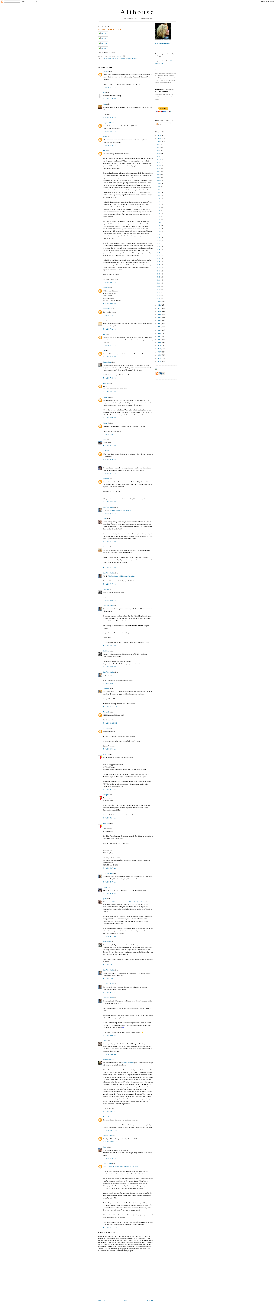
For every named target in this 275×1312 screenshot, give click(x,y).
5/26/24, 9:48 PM (109, 600)
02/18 (159, 280)
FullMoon (106, 589)
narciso (105, 137)
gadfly (105, 518)
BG (104, 320)
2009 (159, 346)
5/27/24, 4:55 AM (109, 936)
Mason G (106, 397)
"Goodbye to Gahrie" (127, 1063)
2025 (159, 138)
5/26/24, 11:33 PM (110, 723)
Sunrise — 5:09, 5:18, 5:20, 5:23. (112, 29)
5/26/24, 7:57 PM (109, 502)
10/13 (159, 177)
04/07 (159, 259)
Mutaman (106, 71)
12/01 (159, 156)
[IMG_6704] (103, 43)
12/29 (159, 144)
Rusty (105, 1147)
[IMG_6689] (103, 33)
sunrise (134, 58)
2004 (159, 361)
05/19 (159, 241)
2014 (159, 330)
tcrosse (105, 465)
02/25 (159, 277)
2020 (159, 311)
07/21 (159, 213)
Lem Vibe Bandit (108, 507)
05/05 (159, 247)
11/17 (159, 162)
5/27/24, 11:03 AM (110, 1158)
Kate (104, 92)
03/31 (159, 262)
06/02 (159, 235)
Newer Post (101, 1300)
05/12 (159, 244)
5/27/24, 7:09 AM (109, 1035)
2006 (159, 355)
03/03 (159, 274)
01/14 (159, 295)
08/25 (159, 198)
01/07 (159, 298)
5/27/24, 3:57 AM (109, 868)
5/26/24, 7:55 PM (109, 473)
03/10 (159, 271)
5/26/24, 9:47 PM (109, 584)
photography (116, 58)
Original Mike (107, 123)
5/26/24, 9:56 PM (109, 683)
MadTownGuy (107, 1163)
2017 (159, 321)
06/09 (159, 232)
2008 (159, 349)
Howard (105, 547)
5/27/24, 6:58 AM (109, 992)
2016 (159, 324)
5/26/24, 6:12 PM (109, 87)
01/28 (159, 289)
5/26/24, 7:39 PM (109, 459)
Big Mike (106, 728)
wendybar (106, 754)
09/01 (159, 195)
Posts (159, 124)
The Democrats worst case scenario (120, 510)
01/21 (159, 292)
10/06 (159, 180)
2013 (159, 333)
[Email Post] (123, 56)
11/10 (159, 165)
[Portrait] (163, 39)
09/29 (159, 183)
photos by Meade (126, 58)
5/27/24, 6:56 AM (109, 979)
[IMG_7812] (103, 48)
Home (126, 1300)
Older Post (150, 1300)
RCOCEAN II (107, 309)
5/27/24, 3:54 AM (109, 818)
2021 (159, 308)
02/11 (159, 283)
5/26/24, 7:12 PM (109, 315)
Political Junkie (107, 1135)
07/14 (159, 217)
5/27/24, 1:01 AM (109, 749)
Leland (105, 1041)
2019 (159, 314)
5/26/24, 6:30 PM (109, 117)
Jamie (105, 150)
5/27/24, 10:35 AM (110, 1130)
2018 (159, 317)
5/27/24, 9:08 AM (109, 1111)
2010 (159, 343)
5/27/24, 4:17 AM (109, 882)
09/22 (159, 186)
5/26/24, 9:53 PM (109, 646)
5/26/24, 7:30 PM (109, 434)
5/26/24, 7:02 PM (109, 282)
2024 (159, 141)
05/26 (159, 238)
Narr (104, 104)
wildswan (106, 288)
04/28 (159, 250)
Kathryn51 (106, 479)
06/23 (159, 226)
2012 (159, 336)
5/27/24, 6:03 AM (109, 965)
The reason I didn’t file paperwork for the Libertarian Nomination (124, 902)
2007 (159, 352)
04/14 (159, 256)
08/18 (159, 201)
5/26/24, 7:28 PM (109, 418)
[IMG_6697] (103, 38)
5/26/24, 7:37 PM (109, 446)
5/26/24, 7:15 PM (109, 329)
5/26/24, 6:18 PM (109, 99)
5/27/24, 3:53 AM (109, 789)
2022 (159, 305)
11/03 (159, 168)
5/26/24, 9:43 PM (109, 542)
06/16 (159, 229)
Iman (104, 439)
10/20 (159, 174)
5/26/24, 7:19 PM (109, 378)
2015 (159, 327)
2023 (159, 302)
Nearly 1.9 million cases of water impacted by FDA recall (120, 1166)
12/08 (159, 153)
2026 (159, 135)
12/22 (159, 147)
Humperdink (107, 362)
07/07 (159, 220)
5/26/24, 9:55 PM (109, 667)
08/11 (159, 204)
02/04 (159, 286)
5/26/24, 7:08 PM (109, 304)
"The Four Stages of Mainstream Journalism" (121, 576)
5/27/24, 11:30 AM (110, 1228)
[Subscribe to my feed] (156, 369)
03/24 (159, 265)
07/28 (159, 210)
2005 (159, 358)
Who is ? (162, 43)
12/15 (159, 150)
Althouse (137, 11)
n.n (104, 350)
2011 (159, 339)
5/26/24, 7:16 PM (109, 357)
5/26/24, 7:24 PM (109, 392)
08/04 (159, 207)
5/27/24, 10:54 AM (110, 1142)
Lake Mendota (106, 58)
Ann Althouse (107, 1059)
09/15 (159, 189)
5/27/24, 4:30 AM (109, 893)
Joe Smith (106, 712)
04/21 (159, 253)
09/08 (159, 192)
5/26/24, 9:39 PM (109, 513)
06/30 (159, 223)
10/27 (159, 171)
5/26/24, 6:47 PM (109, 131)
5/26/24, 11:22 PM (110, 707)
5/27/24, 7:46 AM (109, 1054)
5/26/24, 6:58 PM (109, 145)
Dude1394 (106, 451)
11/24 (159, 159)
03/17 (159, 268)
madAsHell (106, 688)
